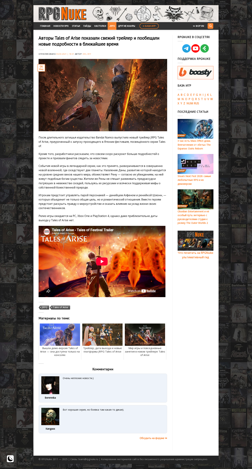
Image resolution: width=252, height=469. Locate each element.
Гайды (87, 26)
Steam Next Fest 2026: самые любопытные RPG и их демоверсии (194, 179)
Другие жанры (126, 26)
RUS (196, 103)
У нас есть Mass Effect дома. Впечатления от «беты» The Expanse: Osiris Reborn (194, 144)
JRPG (112, 26)
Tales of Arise (60, 307)
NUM (190, 103)
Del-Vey (87, 54)
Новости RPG (61, 26)
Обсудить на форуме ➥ (153, 438)
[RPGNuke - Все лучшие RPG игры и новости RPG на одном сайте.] (62, 14)
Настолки (100, 26)
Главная (45, 26)
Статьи (76, 26)
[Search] (210, 26)
